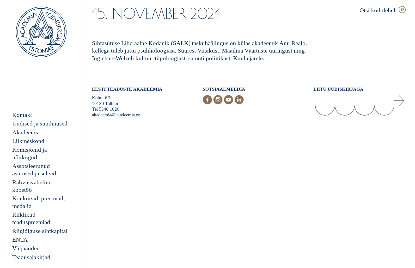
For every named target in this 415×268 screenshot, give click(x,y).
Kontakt (22, 115)
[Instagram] (218, 102)
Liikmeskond (28, 141)
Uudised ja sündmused (39, 123)
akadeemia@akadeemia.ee (116, 114)
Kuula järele (248, 58)
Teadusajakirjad (31, 257)
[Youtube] (229, 102)
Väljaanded (26, 248)
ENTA (20, 239)
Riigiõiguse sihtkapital (39, 231)
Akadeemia (26, 132)
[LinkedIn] (239, 102)
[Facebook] (208, 102)
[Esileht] (41, 32)
